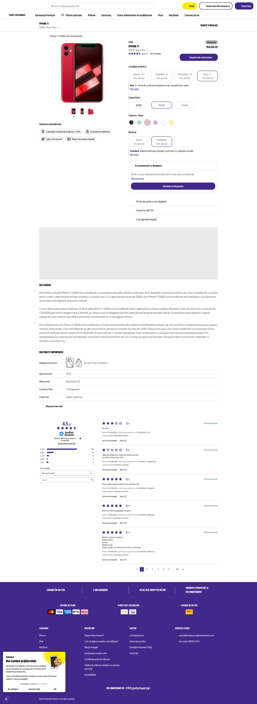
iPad (41, 641)
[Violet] (155, 122)
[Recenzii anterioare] (136, 569)
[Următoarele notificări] (183, 569)
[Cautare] (152, 6)
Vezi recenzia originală (109, 440)
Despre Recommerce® (94, 635)
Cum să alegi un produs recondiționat (101, 641)
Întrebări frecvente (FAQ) (141, 647)
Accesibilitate (90, 674)
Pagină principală (40, 36)
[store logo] (12, 6)
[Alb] (163, 122)
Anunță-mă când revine (200, 57)
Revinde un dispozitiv (173, 186)
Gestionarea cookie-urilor (95, 653)
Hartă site (134, 653)
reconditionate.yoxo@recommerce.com (196, 635)
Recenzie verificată (211, 423)
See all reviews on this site (66, 443)
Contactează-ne (137, 635)
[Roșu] (147, 122)
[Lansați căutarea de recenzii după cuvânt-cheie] (92, 480)
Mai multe (134, 88)
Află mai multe (137, 178)
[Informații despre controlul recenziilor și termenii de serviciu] (80, 438)
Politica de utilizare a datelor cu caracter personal (102, 666)
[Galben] (171, 122)
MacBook (43, 647)
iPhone (42, 635)
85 (177, 569)
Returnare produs (138, 641)
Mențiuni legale (91, 647)
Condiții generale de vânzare (97, 659)
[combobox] (98, 6)
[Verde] (139, 122)
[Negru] (131, 122)
